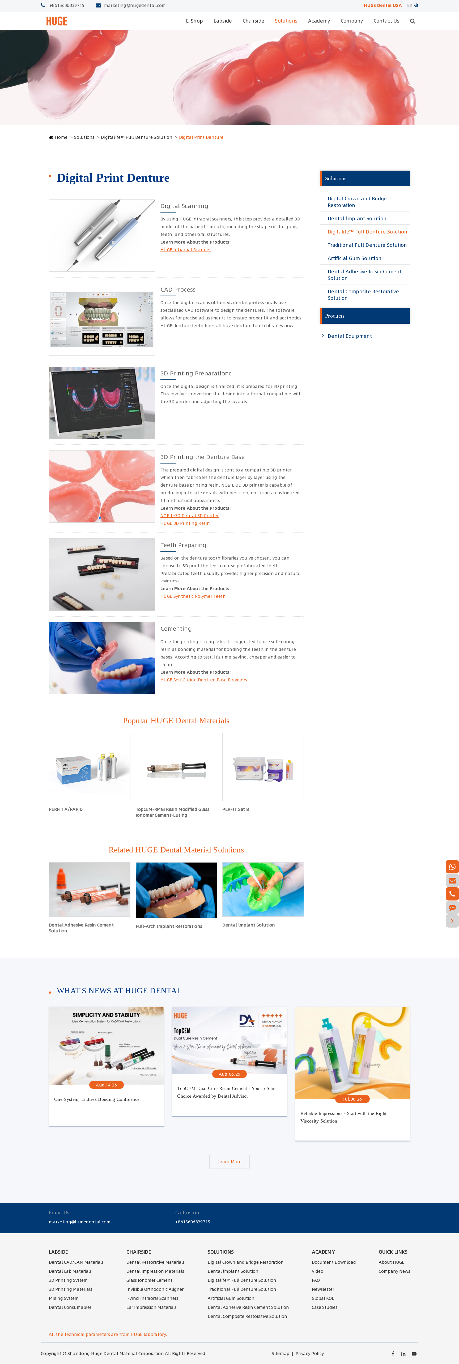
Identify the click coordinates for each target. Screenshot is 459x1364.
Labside (223, 21)
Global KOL (323, 1298)
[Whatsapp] (452, 866)
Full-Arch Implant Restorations (169, 926)
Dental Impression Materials (155, 1271)
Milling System (64, 1298)
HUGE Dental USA (383, 5)
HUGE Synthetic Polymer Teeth (193, 596)
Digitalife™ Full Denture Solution (136, 137)
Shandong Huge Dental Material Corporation (115, 1353)
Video (317, 1271)
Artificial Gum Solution (354, 258)
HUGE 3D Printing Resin (185, 523)
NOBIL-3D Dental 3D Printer (189, 515)
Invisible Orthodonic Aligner (155, 1289)
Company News (394, 1271)
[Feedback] (452, 907)
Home (61, 137)
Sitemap (280, 1353)
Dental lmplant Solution (248, 925)
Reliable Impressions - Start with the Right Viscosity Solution (343, 1117)
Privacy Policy (310, 1353)
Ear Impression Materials (151, 1307)
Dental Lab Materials (70, 1271)
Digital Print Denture (201, 137)
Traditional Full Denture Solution (367, 245)
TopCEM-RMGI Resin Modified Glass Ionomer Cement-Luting (172, 812)
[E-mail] (452, 880)
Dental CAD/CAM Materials (76, 1262)
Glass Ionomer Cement (149, 1280)
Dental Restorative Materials (155, 1262)
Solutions (286, 21)
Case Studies (324, 1307)
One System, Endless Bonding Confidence (96, 1099)
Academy (319, 21)
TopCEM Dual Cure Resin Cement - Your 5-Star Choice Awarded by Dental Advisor (226, 1092)
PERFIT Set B (235, 809)
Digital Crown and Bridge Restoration (357, 202)
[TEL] (452, 893)
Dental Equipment (350, 336)
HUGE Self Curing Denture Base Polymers (203, 680)
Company (352, 21)
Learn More (229, 1161)
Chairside (254, 21)
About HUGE (391, 1262)
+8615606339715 (66, 5)
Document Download (334, 1262)
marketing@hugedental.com (135, 5)
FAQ (316, 1280)
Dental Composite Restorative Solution (363, 294)
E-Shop (194, 21)
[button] (100, 518)
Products (335, 316)
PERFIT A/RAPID (66, 809)
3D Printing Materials (70, 1289)
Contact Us (387, 21)
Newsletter (323, 1289)
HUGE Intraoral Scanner (185, 250)
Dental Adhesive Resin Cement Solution (81, 928)
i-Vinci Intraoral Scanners (152, 1298)
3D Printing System (68, 1280)
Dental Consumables (70, 1307)
